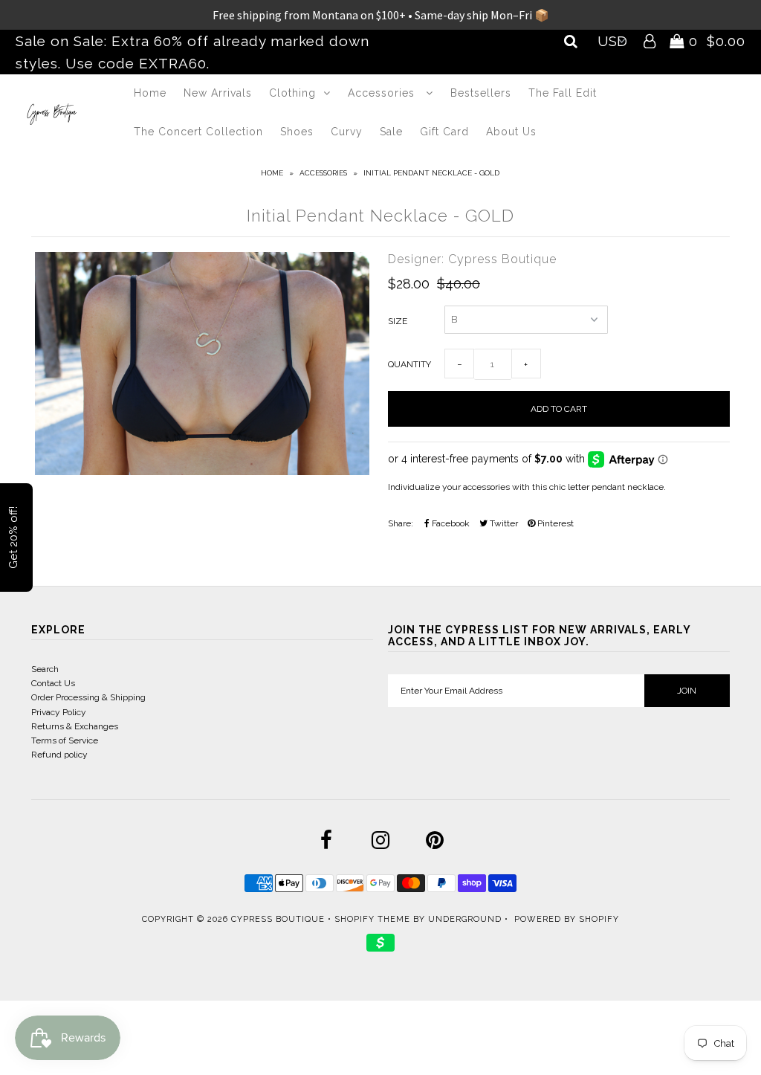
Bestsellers (480, 93)
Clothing (292, 93)
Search (45, 669)
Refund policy (59, 754)
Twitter (503, 523)
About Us (511, 132)
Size (397, 321)
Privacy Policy (58, 712)
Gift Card (444, 132)
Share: (400, 523)
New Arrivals (218, 93)
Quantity (409, 364)
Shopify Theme (372, 919)
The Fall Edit (562, 93)
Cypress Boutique (279, 919)
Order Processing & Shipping (88, 697)
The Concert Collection (198, 132)
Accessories (383, 93)
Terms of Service (64, 740)
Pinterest (554, 523)
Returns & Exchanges (74, 726)
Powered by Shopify (566, 919)
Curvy (347, 132)
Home (150, 93)
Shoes (297, 132)
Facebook (450, 523)
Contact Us (53, 683)
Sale (391, 132)
